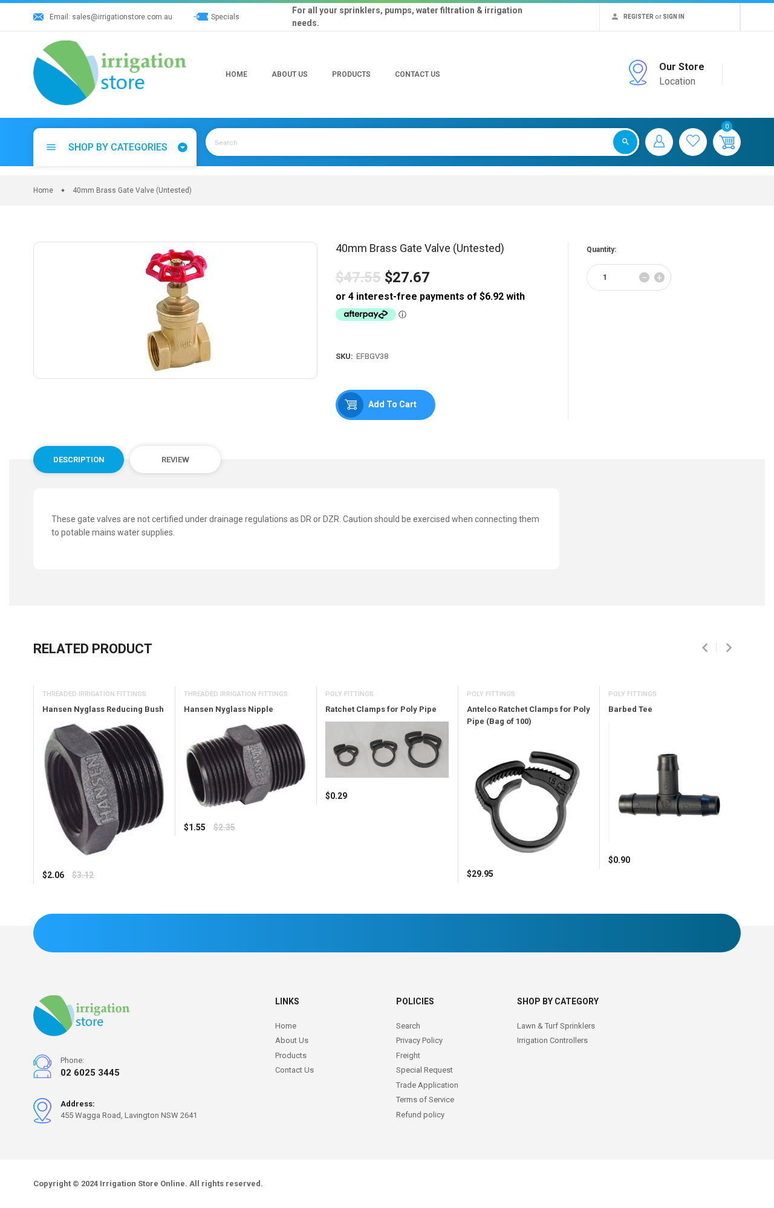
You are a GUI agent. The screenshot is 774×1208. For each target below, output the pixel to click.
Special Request (424, 1069)
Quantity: (601, 249)
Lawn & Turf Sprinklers (556, 1025)
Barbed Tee (630, 709)
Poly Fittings (349, 694)
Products (351, 74)
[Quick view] (82, 911)
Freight (408, 1055)
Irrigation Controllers (552, 1040)
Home (236, 74)
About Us (290, 74)
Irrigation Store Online (142, 1183)
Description (79, 459)
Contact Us (417, 74)
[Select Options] (54, 911)
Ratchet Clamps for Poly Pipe (381, 709)
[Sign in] (659, 142)
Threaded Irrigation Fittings (94, 694)
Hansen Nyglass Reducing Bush (103, 709)
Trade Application (427, 1085)
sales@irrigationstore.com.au (122, 17)
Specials (225, 17)
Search (408, 1025)
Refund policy (420, 1114)
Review (175, 459)
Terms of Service (425, 1099)
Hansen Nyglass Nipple (228, 709)
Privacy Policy (419, 1040)
